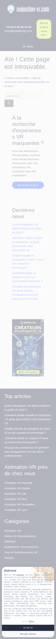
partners (20, 575)
